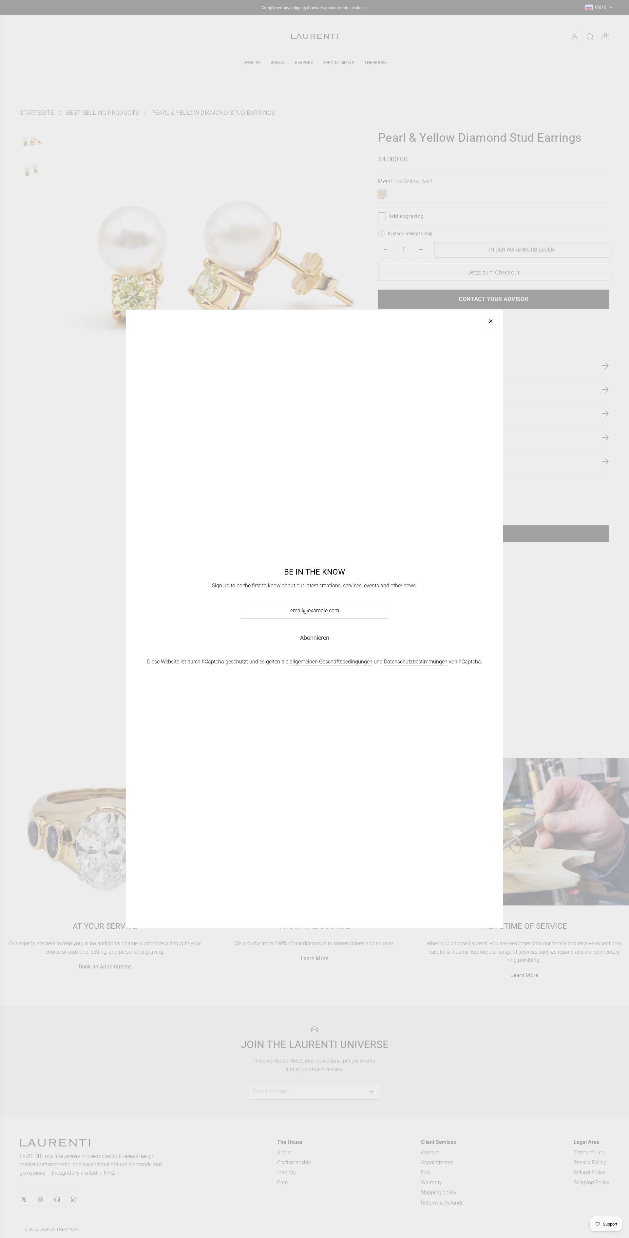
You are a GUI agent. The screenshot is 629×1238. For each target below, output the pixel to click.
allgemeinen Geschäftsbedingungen (331, 662)
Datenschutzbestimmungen (416, 662)
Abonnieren (314, 637)
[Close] (490, 321)
